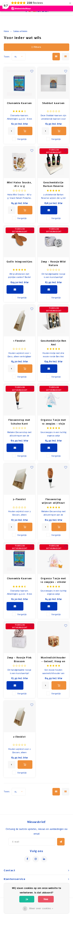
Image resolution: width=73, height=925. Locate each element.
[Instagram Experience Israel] (35, 859)
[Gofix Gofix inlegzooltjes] (19, 241)
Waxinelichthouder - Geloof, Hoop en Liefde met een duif (53, 659)
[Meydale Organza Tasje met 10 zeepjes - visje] (53, 399)
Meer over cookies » (41, 908)
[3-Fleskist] (19, 479)
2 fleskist (19, 736)
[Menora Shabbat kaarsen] (53, 83)
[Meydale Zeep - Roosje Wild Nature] (53, 241)
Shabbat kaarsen (53, 103)
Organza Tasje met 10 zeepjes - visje (53, 421)
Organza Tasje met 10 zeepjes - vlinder (53, 580)
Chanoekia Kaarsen (19, 103)
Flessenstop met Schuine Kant (19, 421)
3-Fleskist (19, 499)
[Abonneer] (61, 841)
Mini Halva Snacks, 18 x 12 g (19, 184)
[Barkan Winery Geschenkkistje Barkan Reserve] (53, 162)
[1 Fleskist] (19, 320)
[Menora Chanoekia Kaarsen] (19, 83)
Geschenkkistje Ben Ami (53, 342)
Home (6, 31)
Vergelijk (22, 139)
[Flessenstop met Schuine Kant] (19, 399)
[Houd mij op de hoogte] (48, 210)
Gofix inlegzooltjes (19, 261)
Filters (37, 47)
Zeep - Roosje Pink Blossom (19, 659)
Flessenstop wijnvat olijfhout (53, 501)
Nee (46, 899)
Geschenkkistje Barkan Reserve (53, 184)
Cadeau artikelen (20, 31)
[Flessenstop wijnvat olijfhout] (53, 479)
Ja (27, 899)
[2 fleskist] (19, 716)
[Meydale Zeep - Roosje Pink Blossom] (19, 637)
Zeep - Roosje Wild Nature (53, 263)
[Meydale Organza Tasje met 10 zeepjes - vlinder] (53, 558)
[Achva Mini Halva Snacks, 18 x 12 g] (19, 162)
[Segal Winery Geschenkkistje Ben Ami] (53, 320)
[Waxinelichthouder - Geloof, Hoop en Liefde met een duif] (53, 637)
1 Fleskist (19, 341)
